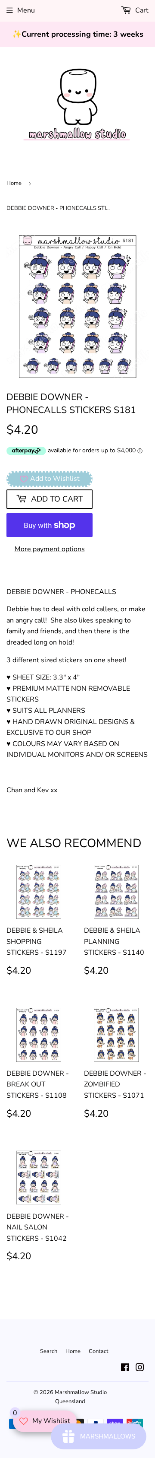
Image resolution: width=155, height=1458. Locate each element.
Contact (98, 1351)
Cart (141, 10)
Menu (26, 10)
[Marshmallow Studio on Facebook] (125, 1368)
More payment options (50, 549)
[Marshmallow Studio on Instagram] (140, 1368)
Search (48, 1351)
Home (14, 183)
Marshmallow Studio (81, 1392)
